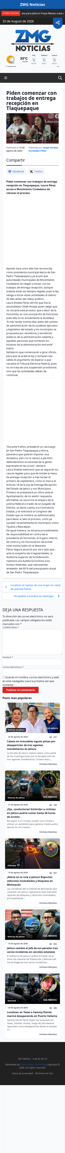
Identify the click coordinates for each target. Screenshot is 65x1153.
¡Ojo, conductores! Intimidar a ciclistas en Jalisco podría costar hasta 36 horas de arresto (31, 813)
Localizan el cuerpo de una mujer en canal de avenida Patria (35, 587)
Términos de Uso (44, 1073)
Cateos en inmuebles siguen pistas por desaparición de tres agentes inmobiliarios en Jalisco (31, 745)
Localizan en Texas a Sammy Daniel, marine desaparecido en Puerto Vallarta (32, 1014)
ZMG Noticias (32, 4)
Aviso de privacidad (22, 1073)
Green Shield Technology (33, 1064)
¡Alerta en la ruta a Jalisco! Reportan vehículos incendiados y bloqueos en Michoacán (30, 880)
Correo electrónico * (13, 667)
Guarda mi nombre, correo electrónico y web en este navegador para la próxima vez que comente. (31, 681)
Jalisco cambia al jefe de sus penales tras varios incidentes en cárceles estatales (32, 950)
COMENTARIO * (11, 627)
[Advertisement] (32, 232)
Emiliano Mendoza (48, 764)
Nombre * (8, 657)
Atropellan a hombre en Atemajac (34, 596)
